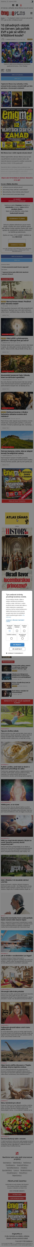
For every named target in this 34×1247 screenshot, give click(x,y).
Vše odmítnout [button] (17, 649)
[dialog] (17, 623)
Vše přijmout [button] (17, 644)
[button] (17, 620)
